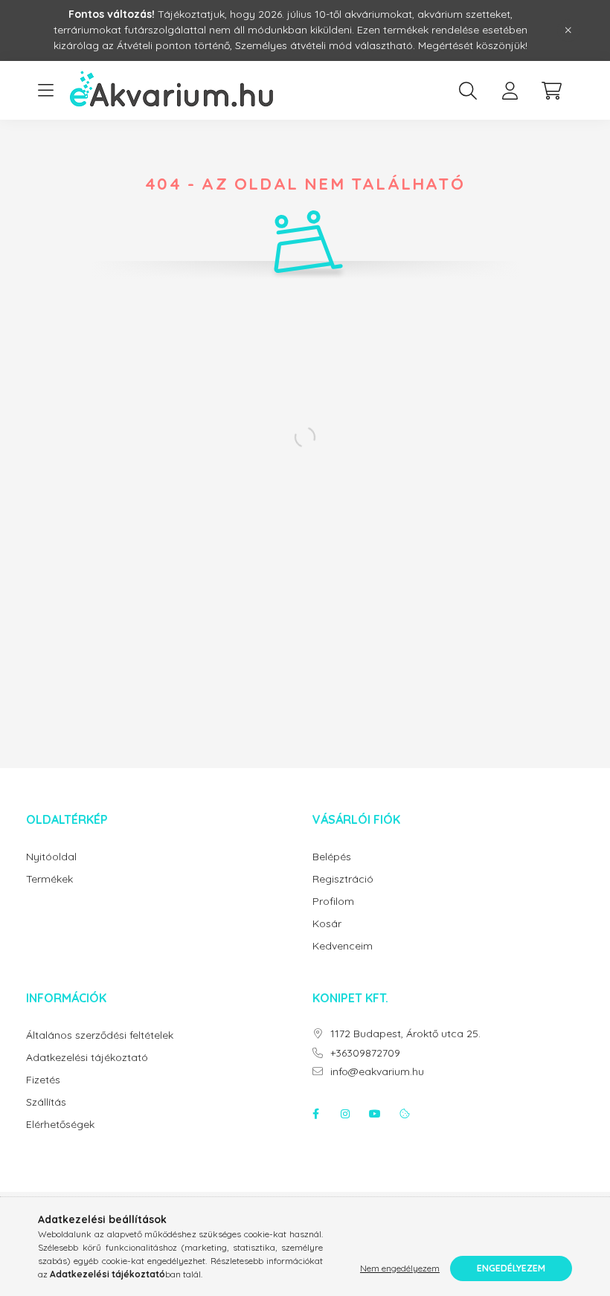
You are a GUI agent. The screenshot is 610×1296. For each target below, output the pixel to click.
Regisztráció (342, 879)
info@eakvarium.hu (377, 1072)
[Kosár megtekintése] (551, 91)
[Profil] (509, 91)
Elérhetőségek (60, 1124)
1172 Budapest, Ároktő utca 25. (405, 1034)
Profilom (333, 901)
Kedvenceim (342, 946)
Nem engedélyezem (400, 1268)
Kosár (326, 924)
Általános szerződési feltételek (99, 1035)
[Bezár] (568, 30)
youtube (375, 1114)
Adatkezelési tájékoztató (87, 1057)
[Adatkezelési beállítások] (405, 1114)
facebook (315, 1114)
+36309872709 (365, 1053)
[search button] (468, 91)
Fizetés (43, 1080)
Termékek (49, 879)
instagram (345, 1114)
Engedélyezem (511, 1268)
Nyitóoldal (51, 857)
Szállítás (46, 1102)
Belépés (331, 857)
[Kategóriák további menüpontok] (45, 91)
